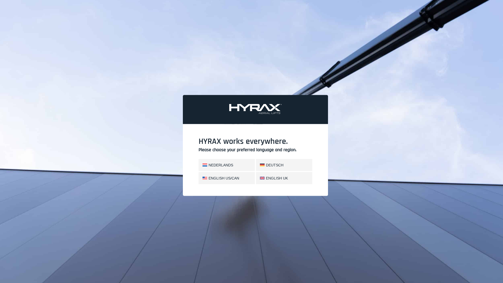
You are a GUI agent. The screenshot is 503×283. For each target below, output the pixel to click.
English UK (277, 178)
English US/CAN (224, 178)
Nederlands (221, 165)
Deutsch (274, 165)
